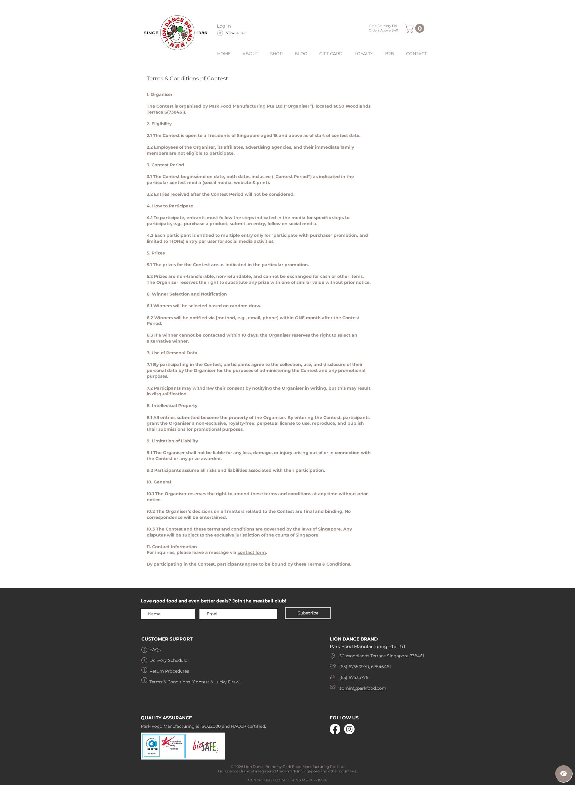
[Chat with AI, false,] (563, 773)
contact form (251, 552)
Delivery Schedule (168, 660)
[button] (415, 28)
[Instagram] (349, 729)
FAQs (155, 649)
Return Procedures (169, 671)
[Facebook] (335, 729)
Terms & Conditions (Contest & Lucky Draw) (195, 682)
